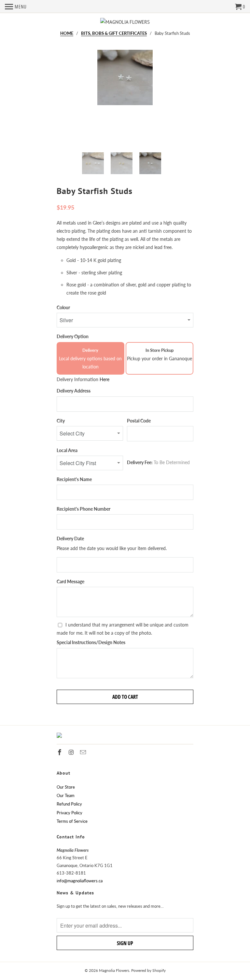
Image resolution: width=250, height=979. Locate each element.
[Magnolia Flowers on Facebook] (60, 752)
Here (104, 379)
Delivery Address (73, 390)
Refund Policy (69, 804)
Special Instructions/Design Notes (91, 642)
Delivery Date (70, 538)
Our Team (66, 795)
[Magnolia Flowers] (125, 22)
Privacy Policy (69, 812)
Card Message (70, 581)
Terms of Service (72, 821)
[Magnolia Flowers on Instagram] (72, 752)
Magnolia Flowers (114, 970)
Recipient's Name (74, 479)
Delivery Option (73, 336)
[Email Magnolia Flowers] (83, 752)
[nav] (16, 6)
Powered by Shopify (148, 970)
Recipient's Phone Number (83, 509)
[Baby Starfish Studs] (125, 98)
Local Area (67, 450)
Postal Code (139, 420)
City (61, 420)
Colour (63, 307)
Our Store (66, 787)
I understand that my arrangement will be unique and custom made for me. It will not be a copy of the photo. (122, 629)
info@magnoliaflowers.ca (80, 880)
